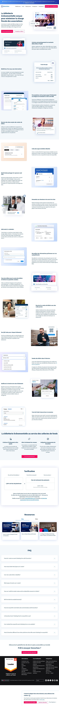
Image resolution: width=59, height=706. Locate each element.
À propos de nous (25, 662)
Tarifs (23, 6)
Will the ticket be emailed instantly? (13, 599)
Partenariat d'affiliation (27, 673)
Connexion (41, 6)
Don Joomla (48, 671)
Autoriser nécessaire (42, 702)
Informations (25, 658)
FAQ (22, 667)
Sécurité (23, 671)
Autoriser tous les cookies (30, 702)
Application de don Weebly (52, 667)
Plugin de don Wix (50, 665)
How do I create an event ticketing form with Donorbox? (17, 558)
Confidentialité (25, 670)
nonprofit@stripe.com (30, 498)
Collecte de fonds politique (39, 661)
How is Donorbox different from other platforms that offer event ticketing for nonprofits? (26, 632)
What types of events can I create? (12, 583)
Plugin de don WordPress (51, 661)
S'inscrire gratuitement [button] (7, 31)
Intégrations (49, 658)
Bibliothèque (24, 674)
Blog (22, 519)
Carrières (24, 665)
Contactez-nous (25, 661)
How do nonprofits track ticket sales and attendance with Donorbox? (21, 607)
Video (36, 519)
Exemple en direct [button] (19, 31)
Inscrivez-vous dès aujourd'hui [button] (29, 652)
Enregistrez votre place (29, 2)
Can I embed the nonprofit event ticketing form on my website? (19, 624)
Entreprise (34, 6)
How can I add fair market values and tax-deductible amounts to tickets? (21, 591)
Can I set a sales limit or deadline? (12, 574)
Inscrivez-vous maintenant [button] (51, 6)
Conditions (24, 668)
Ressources (28, 6)
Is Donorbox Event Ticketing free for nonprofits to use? (17, 616)
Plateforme (17, 6)
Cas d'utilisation (37, 658)
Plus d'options (52, 702)
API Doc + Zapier (49, 673)
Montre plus (42, 699)
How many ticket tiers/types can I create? (14, 566)
